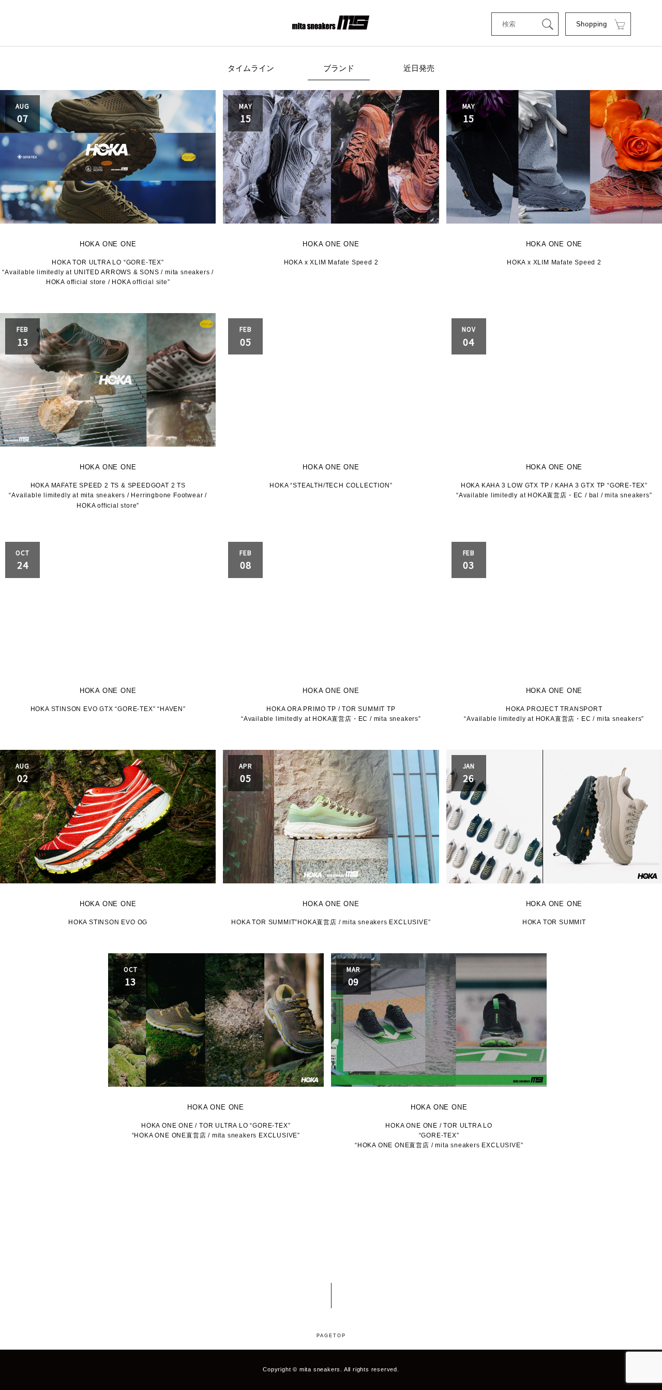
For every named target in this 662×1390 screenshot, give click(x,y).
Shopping (591, 24)
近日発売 (418, 68)
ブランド (338, 68)
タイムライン (251, 68)
